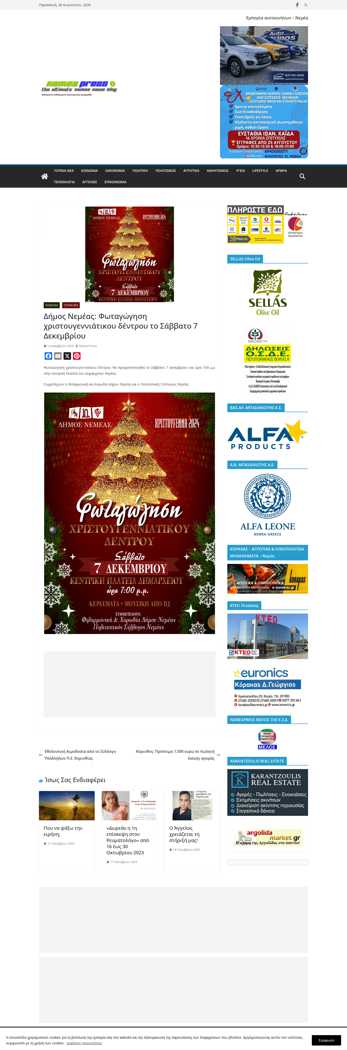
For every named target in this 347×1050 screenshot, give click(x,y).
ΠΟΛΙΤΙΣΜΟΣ (166, 170)
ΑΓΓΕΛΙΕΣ (89, 182)
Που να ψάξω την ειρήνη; (63, 831)
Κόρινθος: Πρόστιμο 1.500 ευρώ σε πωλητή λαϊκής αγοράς (175, 755)
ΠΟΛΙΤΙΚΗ (140, 170)
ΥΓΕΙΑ (240, 170)
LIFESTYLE (260, 170)
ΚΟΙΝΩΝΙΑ (89, 170)
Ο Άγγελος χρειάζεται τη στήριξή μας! (184, 834)
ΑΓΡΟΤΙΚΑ (191, 170)
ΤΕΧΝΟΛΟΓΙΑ (64, 182)
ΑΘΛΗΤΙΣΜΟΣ (218, 170)
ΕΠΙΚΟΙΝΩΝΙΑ (115, 182)
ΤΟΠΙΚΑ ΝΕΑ (64, 170)
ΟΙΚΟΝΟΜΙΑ (115, 170)
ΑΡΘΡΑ (281, 170)
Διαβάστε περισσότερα (84, 1043)
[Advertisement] (130, 684)
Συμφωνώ (326, 1040)
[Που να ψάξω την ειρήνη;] (67, 794)
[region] (173, 1039)
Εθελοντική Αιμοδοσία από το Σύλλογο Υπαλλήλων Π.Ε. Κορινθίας (80, 755)
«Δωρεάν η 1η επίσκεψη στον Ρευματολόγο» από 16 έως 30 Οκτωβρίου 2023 (127, 840)
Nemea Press (88, 346)
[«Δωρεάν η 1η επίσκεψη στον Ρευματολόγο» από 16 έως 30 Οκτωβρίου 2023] (129, 794)
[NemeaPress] (44, 176)
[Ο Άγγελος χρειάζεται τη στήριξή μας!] (192, 794)
